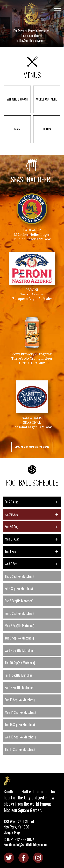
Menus (32, 74)
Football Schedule (32, 481)
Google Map (12, 832)
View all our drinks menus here (32, 447)
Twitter (9, 858)
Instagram (38, 858)
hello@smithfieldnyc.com (31, 40)
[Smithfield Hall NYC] (32, 13)
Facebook (23, 858)
